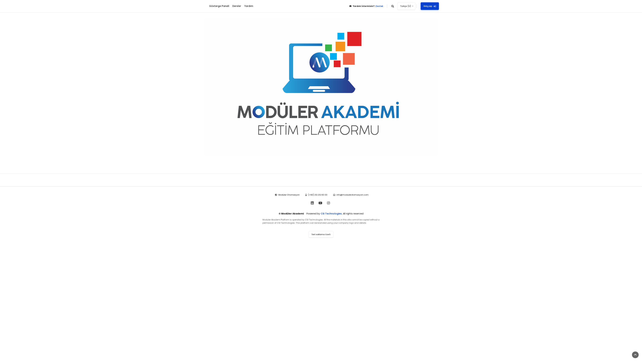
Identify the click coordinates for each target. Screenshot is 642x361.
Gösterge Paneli (219, 6)
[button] (392, 6)
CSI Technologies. (331, 213)
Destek (379, 6)
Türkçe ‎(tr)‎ (405, 6)
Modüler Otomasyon (289, 194)
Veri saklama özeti (321, 234)
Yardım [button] (248, 6)
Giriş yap (427, 6)
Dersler (236, 6)
